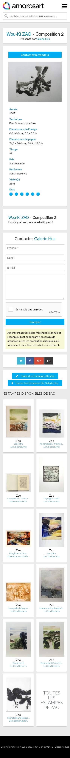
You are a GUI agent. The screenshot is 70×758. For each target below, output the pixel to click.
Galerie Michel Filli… (18, 501)
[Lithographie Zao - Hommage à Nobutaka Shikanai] (51, 585)
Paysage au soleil (52, 498)
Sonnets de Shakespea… (18, 717)
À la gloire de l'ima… (18, 553)
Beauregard (18, 663)
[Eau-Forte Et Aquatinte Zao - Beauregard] (18, 640)
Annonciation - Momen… (51, 443)
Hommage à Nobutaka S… (51, 608)
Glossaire (59, 746)
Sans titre (18, 443)
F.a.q (67, 746)
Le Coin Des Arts (18, 446)
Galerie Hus (43, 38)
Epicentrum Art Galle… (18, 556)
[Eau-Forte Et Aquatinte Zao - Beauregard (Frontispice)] (51, 640)
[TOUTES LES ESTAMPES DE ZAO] (51, 722)
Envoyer (35, 322)
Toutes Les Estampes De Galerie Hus (36, 383)
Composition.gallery (18, 720)
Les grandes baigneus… (18, 608)
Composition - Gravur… (18, 498)
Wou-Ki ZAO (19, 33)
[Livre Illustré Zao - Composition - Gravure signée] (18, 475)
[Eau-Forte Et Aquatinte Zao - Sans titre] (18, 421)
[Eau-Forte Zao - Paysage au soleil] (51, 475)
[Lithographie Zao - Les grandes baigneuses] (18, 585)
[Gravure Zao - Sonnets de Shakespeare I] (18, 695)
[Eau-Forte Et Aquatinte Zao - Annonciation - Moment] (51, 421)
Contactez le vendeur (35, 54)
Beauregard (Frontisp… (52, 663)
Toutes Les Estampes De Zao (37, 376)
